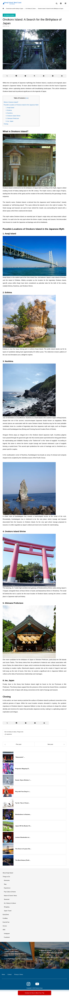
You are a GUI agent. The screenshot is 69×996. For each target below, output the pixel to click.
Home (3, 974)
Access (5, 926)
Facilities (5, 918)
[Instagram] (28, 984)
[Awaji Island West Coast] (12, 3)
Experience (7, 888)
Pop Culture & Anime (10, 891)
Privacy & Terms (18, 974)
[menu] (65, 3)
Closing (6, 124)
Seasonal (6, 899)
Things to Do (20, 731)
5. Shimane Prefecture (12, 118)
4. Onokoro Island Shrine (13, 115)
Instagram (7, 933)
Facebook (7, 937)
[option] (26, 955)
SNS (4, 929)
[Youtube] (37, 984)
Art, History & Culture (9, 15)
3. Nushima (9, 113)
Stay (5, 884)
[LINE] (25, 75)
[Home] (3, 8)
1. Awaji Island (10, 107)
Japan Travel (7, 910)
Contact (10, 974)
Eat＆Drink (6, 914)
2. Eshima (9, 110)
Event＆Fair (6, 922)
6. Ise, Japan (9, 121)
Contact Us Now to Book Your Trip (34, 993)
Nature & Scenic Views (10, 895)
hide (27, 98)
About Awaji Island (8, 873)
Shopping (6, 907)
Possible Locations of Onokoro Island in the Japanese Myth (21, 105)
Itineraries (7, 880)
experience (9, 734)
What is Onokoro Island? (11, 102)
